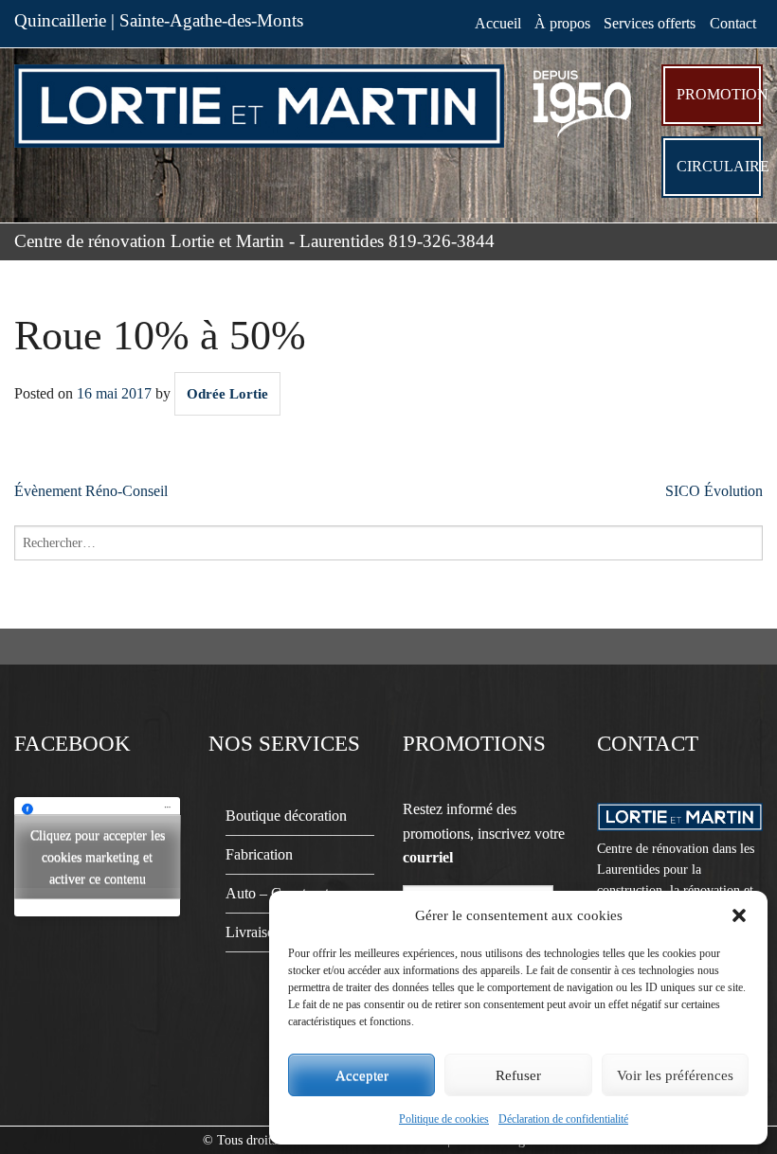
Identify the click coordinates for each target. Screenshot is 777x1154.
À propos (562, 23)
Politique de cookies (444, 1119)
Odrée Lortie (227, 393)
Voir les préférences (675, 1075)
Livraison (254, 932)
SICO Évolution (714, 491)
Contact (733, 23)
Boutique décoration (286, 816)
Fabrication (259, 854)
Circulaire (720, 166)
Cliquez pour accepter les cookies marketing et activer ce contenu (97, 857)
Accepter (361, 1075)
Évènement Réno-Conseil (91, 491)
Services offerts (650, 23)
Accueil (498, 23)
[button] (739, 915)
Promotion (720, 94)
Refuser (518, 1075)
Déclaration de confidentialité (563, 1119)
